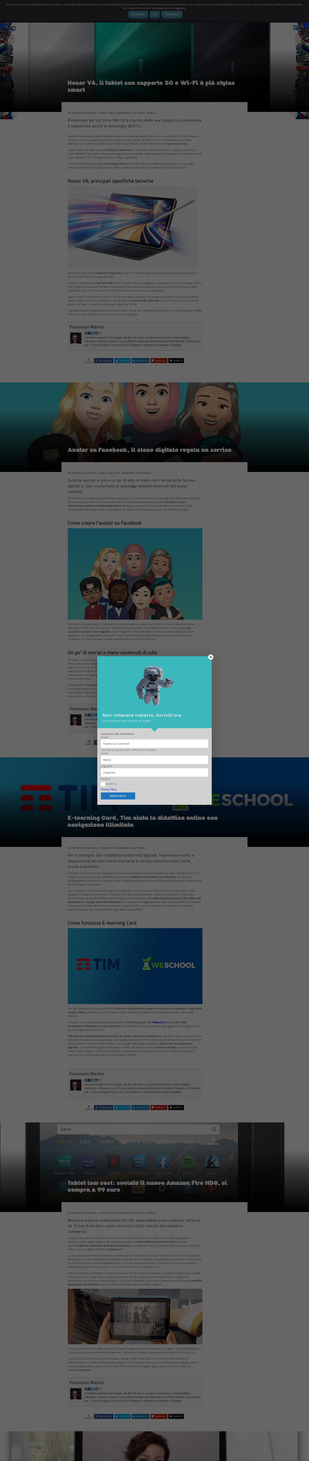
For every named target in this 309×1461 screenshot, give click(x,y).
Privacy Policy (109, 789)
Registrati (118, 796)
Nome (104, 753)
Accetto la (111, 783)
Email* (105, 737)
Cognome (106, 766)
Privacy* (106, 779)
